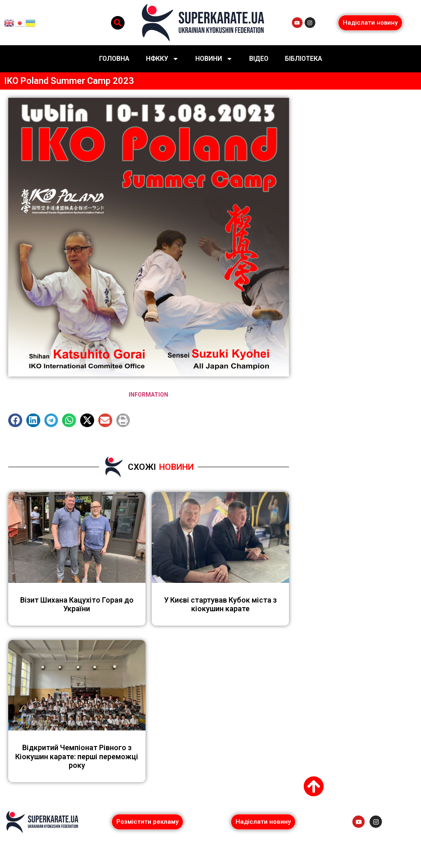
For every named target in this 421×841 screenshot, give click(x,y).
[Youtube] (297, 22)
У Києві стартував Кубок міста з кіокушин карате (220, 604)
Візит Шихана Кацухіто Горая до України (77, 604)
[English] (9, 22)
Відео (258, 58)
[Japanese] (20, 22)
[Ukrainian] (30, 22)
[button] (118, 23)
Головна (114, 58)
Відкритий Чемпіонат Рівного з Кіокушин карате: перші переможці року (76, 756)
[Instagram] (310, 22)
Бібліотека (303, 58)
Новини (208, 58)
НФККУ (157, 58)
